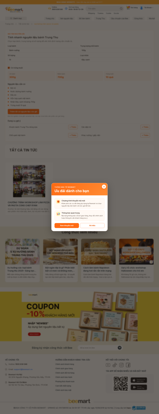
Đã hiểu (92, 225)
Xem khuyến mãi (66, 225)
